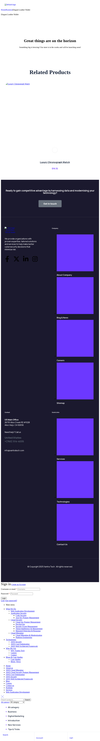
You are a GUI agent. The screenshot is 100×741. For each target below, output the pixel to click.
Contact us (10, 685)
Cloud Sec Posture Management (28, 622)
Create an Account (18, 584)
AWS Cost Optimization (20, 644)
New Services (14, 725)
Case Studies (16, 659)
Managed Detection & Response (28, 631)
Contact (14, 655)
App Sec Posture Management (27, 618)
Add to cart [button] (54, 150)
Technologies (11, 640)
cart (71, 738)
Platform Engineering (24, 637)
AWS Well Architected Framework (24, 646)
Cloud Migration (17, 633)
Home (3, 10)
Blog (8, 681)
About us (9, 668)
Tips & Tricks (14, 729)
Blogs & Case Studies (14, 657)
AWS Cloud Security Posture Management (22, 672)
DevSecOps (20, 624)
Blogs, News (16, 662)
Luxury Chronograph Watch (55, 162)
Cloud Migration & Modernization (29, 635)
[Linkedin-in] (26, 259)
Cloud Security (16, 620)
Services (9, 690)
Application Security (19, 613)
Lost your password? (9, 601)
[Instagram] (35, 259)
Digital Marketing (16, 716)
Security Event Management (26, 626)
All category (13, 707)
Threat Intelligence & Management (29, 629)
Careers (14, 653)
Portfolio (9, 688)
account (39, 738)
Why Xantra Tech (18, 651)
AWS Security (16, 642)
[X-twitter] (16, 259)
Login (4, 598)
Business (9, 10)
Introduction (14, 720)
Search (27, 700)
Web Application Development (23, 611)
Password (5, 594)
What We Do (11, 609)
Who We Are (11, 648)
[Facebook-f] (7, 259)
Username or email (9, 589)
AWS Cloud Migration (14, 670)
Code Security (21, 615)
